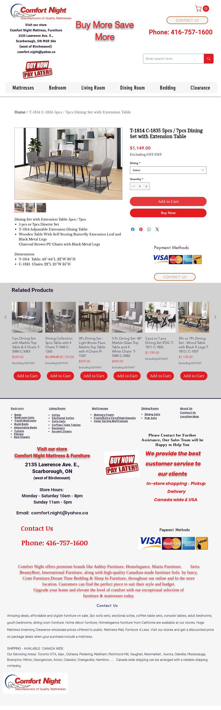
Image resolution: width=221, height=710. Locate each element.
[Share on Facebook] (132, 229)
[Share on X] (157, 229)
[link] (203, 8)
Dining (135, 163)
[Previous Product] (5, 317)
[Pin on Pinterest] (141, 229)
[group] (110, 341)
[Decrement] (133, 186)
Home (19, 112)
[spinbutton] (140, 186)
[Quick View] (27, 317)
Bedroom (17, 408)
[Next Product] (215, 317)
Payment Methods (174, 530)
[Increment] (146, 186)
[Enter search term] (208, 58)
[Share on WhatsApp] (149, 229)
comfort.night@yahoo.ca (36, 52)
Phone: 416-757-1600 (181, 32)
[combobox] (168, 170)
